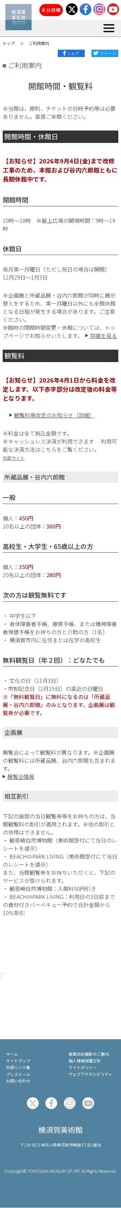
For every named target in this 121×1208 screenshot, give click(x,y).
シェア (73, 53)
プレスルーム (18, 1074)
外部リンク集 (18, 1067)
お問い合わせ (18, 1081)
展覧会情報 (20, 776)
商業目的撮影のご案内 (89, 1054)
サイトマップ (18, 1060)
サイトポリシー (83, 1067)
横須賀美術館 (60, 1129)
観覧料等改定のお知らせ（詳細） (54, 415)
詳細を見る (103, 336)
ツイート (108, 53)
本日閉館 (51, 10)
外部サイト (14, 458)
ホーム (12, 1054)
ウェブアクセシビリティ (90, 1074)
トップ (9, 43)
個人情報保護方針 (85, 1060)
